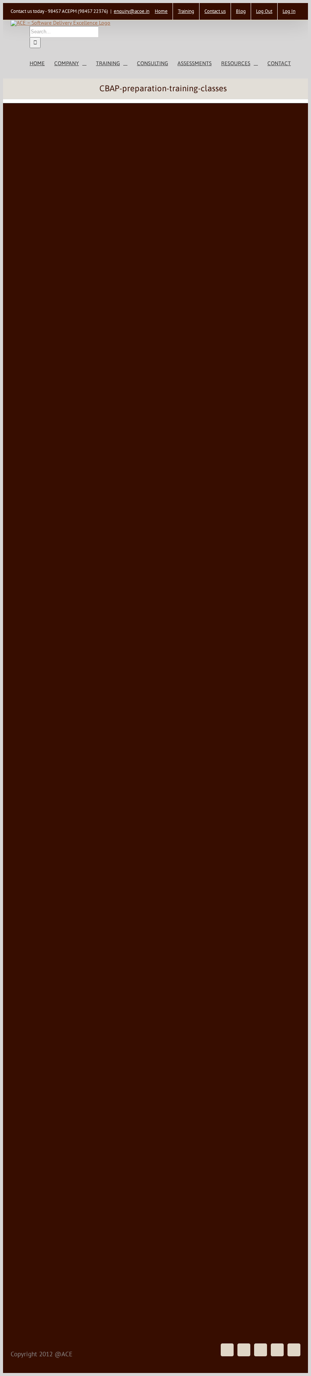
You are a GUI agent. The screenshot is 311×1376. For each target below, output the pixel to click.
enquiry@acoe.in (131, 11)
